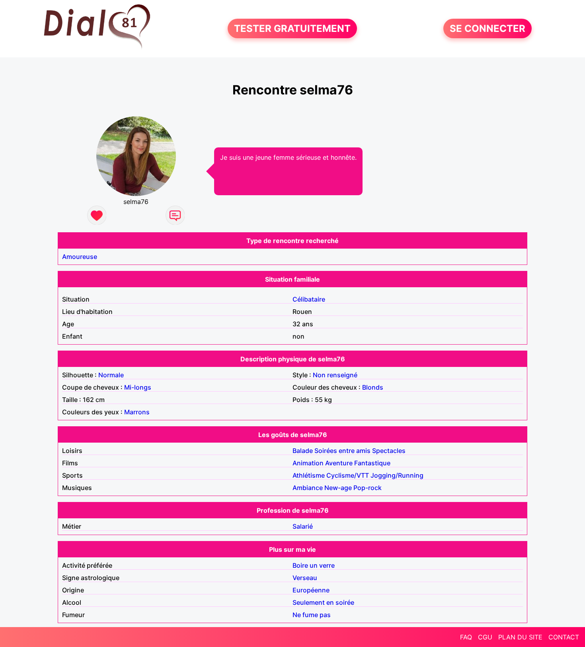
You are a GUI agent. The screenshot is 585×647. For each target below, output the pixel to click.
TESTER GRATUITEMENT (292, 28)
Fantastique (372, 463)
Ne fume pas (311, 615)
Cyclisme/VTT (347, 475)
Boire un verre (313, 565)
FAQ (466, 637)
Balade (302, 451)
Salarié (302, 526)
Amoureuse (79, 257)
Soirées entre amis (342, 451)
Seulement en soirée (323, 602)
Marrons (137, 412)
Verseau (304, 578)
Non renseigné (335, 375)
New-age (338, 488)
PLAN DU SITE (520, 637)
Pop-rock (367, 488)
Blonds (372, 387)
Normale (111, 375)
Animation (308, 463)
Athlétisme (308, 475)
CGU (485, 637)
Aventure (339, 463)
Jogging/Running (396, 475)
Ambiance (307, 488)
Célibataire (308, 299)
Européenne (311, 590)
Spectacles (389, 451)
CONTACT (563, 637)
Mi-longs (137, 387)
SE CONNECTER (487, 28)
